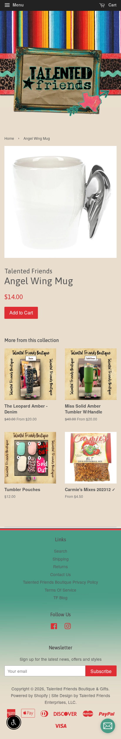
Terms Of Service (60, 590)
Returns (60, 566)
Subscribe (101, 671)
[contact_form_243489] (107, 725)
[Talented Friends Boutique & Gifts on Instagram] (67, 627)
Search (60, 551)
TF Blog (60, 597)
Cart (112, 5)
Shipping (61, 559)
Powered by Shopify (29, 695)
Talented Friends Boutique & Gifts (77, 689)
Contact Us (60, 574)
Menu (17, 5)
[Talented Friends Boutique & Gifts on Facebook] (54, 627)
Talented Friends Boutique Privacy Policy (60, 582)
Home (9, 138)
